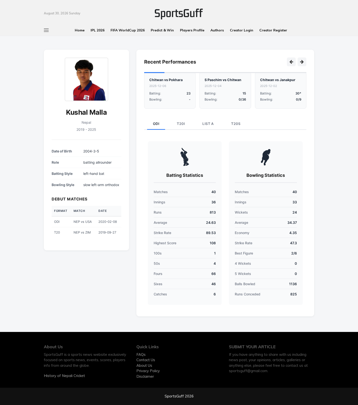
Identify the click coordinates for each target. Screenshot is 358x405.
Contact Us (145, 360)
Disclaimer (145, 376)
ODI (156, 124)
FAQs (141, 354)
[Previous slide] (291, 61)
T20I (181, 124)
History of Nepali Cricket (64, 375)
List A (208, 124)
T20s (235, 124)
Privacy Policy (148, 370)
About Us (144, 365)
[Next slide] (302, 61)
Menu (8, 5)
